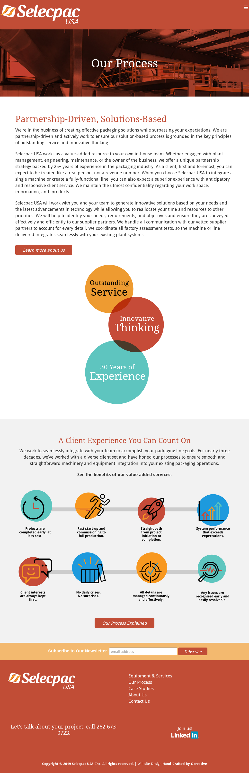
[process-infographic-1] (124, 489)
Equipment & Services (150, 676)
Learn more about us (44, 250)
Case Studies (141, 688)
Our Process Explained (124, 623)
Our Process (140, 682)
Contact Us (139, 701)
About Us (137, 695)
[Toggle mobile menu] (246, 7)
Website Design (149, 763)
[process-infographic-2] (124, 548)
